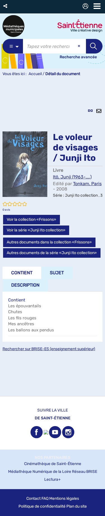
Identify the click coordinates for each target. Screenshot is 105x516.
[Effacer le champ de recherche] (79, 46)
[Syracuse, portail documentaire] (13, 26)
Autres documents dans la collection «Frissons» (49, 242)
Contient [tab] (21, 272)
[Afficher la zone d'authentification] (86, 7)
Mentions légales (64, 498)
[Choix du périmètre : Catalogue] (13, 46)
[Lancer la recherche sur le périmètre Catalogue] (94, 46)
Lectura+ (52, 479)
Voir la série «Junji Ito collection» (36, 230)
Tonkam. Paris (87, 183)
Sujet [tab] (57, 272)
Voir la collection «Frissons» (31, 219)
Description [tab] (25, 285)
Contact (33, 498)
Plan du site (76, 506)
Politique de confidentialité (42, 506)
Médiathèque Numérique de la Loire (39, 471)
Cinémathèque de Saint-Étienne (52, 463)
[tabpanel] (52, 239)
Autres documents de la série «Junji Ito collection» (52, 252)
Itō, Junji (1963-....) (72, 177)
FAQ (44, 498)
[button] (6, 6)
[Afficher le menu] (97, 6)
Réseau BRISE (84, 471)
